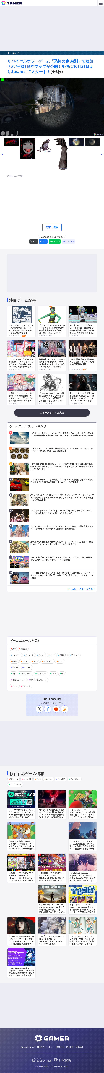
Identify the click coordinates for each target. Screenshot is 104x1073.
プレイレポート (26, 674)
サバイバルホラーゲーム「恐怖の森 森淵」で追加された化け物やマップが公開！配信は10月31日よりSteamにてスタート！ (50, 66)
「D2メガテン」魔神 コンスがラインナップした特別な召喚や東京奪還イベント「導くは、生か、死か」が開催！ (52, 329)
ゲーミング (75, 655)
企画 (62, 674)
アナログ (41, 655)
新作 (14, 649)
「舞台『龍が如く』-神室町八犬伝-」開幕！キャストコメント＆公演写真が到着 (82, 361)
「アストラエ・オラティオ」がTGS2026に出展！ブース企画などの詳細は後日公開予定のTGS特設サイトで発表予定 (82, 845)
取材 (14, 674)
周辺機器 (63, 655)
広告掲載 (69, 1047)
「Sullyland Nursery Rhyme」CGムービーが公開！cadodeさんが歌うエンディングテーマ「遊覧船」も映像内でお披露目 (82, 878)
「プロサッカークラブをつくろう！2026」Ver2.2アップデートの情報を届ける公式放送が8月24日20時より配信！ (21, 813)
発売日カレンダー (18, 680)
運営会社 (79, 1047)
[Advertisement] (52, 29)
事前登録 (24, 649)
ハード (52, 655)
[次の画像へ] (52, 107)
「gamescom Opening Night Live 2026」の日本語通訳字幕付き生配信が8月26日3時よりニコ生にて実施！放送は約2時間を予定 (21, 973)
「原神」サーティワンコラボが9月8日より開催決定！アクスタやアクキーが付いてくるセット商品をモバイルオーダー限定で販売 (21, 398)
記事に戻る (52, 227)
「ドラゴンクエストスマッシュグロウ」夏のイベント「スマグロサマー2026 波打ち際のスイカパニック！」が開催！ (82, 940)
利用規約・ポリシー (45, 1047)
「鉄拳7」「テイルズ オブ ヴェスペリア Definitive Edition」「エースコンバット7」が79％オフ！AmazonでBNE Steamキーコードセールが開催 (21, 879)
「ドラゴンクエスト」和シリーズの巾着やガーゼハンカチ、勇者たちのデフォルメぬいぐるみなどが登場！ (21, 329)
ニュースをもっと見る (52, 412)
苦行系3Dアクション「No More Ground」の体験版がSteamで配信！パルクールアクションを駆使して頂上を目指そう (82, 330)
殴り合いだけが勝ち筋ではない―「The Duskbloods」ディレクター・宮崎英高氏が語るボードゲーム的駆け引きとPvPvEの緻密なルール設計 (51, 814)
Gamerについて (28, 1047)
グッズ (36, 661)
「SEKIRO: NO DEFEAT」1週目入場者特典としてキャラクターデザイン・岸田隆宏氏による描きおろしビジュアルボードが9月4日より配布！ (51, 398)
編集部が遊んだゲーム (38, 680)
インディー (16, 655)
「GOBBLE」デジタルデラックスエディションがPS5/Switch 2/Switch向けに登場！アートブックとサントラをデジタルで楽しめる (51, 878)
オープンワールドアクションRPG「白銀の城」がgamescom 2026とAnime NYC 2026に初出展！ (51, 940)
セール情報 (27, 779)
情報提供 (60, 1047)
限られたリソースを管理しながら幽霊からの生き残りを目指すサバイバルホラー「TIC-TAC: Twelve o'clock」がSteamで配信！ (82, 398)
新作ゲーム (14, 779)
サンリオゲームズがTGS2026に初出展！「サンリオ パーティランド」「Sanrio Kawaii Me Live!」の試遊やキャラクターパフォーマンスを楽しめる (21, 365)
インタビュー (42, 674)
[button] (2, 154)
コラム (53, 674)
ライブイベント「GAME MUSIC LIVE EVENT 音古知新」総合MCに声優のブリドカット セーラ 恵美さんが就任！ (82, 908)
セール (14, 686)
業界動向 (15, 667)
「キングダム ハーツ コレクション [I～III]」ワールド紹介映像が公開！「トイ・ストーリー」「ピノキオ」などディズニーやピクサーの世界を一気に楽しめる (82, 815)
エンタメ (25, 661)
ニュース (16, 53)
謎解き (14, 661)
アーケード (29, 655)
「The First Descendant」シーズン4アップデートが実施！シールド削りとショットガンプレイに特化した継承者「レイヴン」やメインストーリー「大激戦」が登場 (21, 942)
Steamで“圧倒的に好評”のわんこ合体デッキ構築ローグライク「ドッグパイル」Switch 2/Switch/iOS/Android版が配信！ (21, 846)
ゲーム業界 (61, 779)
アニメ (60, 661)
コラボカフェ (48, 661)
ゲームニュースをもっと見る (80, 589)
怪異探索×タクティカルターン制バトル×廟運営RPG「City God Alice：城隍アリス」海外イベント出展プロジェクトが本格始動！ (52, 364)
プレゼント (26, 686)
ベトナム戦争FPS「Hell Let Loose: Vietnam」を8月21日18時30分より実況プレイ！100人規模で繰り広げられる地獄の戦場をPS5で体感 (51, 909)
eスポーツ (27, 667)
